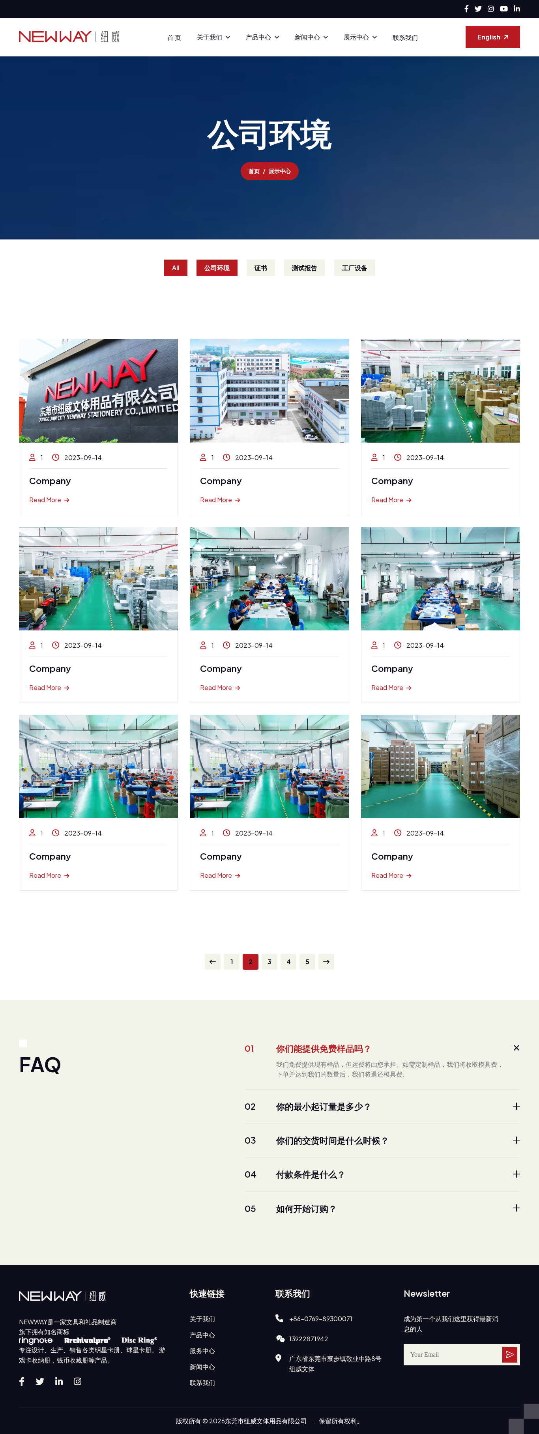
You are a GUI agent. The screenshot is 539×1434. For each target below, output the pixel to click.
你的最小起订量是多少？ (308, 1106)
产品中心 (258, 37)
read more (45, 499)
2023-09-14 (82, 457)
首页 (254, 170)
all (176, 268)
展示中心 (356, 37)
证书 (261, 268)
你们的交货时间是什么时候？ (317, 1140)
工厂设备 (354, 268)
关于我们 (209, 37)
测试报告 (304, 268)
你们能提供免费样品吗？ (308, 1048)
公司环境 (217, 268)
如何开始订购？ (291, 1208)
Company (50, 480)
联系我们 (405, 37)
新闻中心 (307, 37)
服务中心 (202, 1350)
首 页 (174, 37)
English (488, 37)
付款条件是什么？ (295, 1174)
